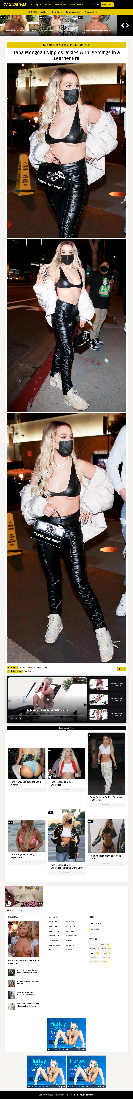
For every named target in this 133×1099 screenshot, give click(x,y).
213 (51, 750)
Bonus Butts (70, 926)
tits (105, 961)
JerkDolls (45, 12)
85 (91, 735)
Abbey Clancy (53, 922)
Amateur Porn (91, 12)
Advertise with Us (87, 1095)
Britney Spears (53, 931)
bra (24, 667)
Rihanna (51, 950)
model (106, 949)
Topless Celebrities (77, 5)
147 (123, 669)
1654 (11, 923)
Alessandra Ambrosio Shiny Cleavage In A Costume (19, 31)
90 (91, 821)
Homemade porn (73, 12)
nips (34, 667)
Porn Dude (57, 12)
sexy (106, 957)
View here (26, 790)
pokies (39, 667)
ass (20, 667)
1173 (3, 18)
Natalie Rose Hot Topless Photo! (55, 30)
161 (11, 823)
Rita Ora (69, 950)
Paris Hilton (70, 945)
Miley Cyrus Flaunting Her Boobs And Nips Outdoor (96, 31)
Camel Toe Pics (60, 5)
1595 (81, 18)
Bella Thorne (52, 926)
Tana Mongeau (29, 671)
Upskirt (48, 5)
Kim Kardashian (72, 936)
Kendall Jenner (53, 936)
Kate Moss (70, 931)
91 (11, 750)
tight (45, 667)
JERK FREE (32, 12)
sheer (94, 961)
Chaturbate (96, 923)
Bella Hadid (70, 922)
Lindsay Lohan (53, 940)
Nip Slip (39, 5)
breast (94, 949)
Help (76, 1095)
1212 (42, 18)
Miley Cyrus (70, 940)
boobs (104, 945)
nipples (29, 667)
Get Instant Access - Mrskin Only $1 (66, 45)
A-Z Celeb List (93, 5)
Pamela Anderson (54, 945)
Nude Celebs (107, 5)
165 (51, 812)
